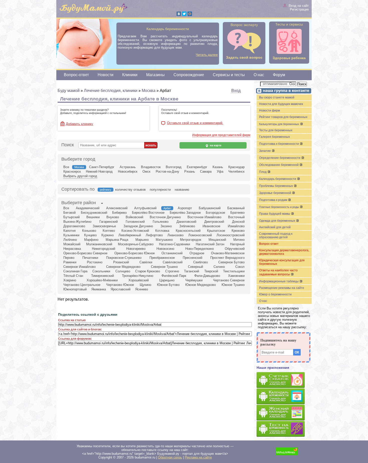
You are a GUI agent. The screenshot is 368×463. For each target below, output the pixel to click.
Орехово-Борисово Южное (134, 253)
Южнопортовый (75, 289)
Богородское (215, 212)
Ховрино (69, 280)
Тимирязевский (102, 276)
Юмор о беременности (275, 294)
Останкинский (171, 253)
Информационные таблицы (279, 281)
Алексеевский (116, 208)
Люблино (70, 240)
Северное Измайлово (79, 267)
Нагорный (237, 244)
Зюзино (166, 226)
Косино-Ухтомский (135, 231)
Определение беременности (280, 158)
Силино (219, 267)
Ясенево (141, 289)
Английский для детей (275, 227)
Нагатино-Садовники (174, 244)
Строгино (172, 271)
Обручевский (235, 249)
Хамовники (236, 276)
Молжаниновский (99, 244)
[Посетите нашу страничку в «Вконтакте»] (283, 91)
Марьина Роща (117, 240)
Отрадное (197, 253)
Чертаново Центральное (81, 285)
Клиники (129, 75)
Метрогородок (190, 240)
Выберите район (78, 202)
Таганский (191, 271)
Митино (239, 240)
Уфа (220, 171)
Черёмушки (194, 280)
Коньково (89, 231)
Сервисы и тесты (229, 75)
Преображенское (162, 258)
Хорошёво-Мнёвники (102, 280)
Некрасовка (72, 249)
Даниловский (186, 221)
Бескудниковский (94, 212)
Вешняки (93, 217)
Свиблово (200, 262)
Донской (238, 221)
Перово (68, 258)
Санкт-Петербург (101, 167)
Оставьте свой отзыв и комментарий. (195, 123)
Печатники (90, 258)
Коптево (109, 231)
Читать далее (207, 55)
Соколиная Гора (75, 271)
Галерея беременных (274, 137)
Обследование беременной (279, 165)
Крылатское (216, 231)
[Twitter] (184, 14)
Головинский (135, 221)
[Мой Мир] (190, 14)
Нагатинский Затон (210, 244)
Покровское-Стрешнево (123, 258)
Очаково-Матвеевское (228, 253)
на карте (215, 145)
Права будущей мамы (275, 213)
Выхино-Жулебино (77, 221)
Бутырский (71, 217)
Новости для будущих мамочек (281, 104)
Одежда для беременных (277, 220)
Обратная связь (170, 457)
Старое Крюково (147, 271)
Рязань (189, 171)
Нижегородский (103, 249)
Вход (236, 90)
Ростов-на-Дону (167, 171)
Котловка (162, 231)
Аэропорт (185, 208)
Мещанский (217, 240)
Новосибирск (127, 171)
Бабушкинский (210, 208)
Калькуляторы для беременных (279, 124)
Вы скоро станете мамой (276, 97)
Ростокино (94, 262)
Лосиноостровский (231, 235)
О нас (259, 75)
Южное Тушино (233, 285)
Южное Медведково (200, 285)
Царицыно (166, 280)
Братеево (237, 212)
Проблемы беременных (276, 186)
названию (182, 189)
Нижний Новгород (99, 171)
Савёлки (145, 262)
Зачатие (265, 151)
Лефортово (154, 235)
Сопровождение (188, 75)
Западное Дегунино (138, 226)
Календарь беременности (278, 179)
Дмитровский (214, 221)
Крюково (238, 231)
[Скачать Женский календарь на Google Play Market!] (284, 413)
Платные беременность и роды (279, 206)
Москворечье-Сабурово (135, 244)
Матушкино (164, 240)
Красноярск (72, 171)
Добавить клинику (79, 124)
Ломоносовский (200, 235)
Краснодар (236, 167)
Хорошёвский (138, 280)
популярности (160, 189)
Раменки (69, 262)
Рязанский (121, 262)
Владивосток (151, 167)
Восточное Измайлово (204, 217)
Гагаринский (108, 221)
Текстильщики (234, 271)
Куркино (107, 235)
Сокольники (101, 271)
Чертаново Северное (229, 280)
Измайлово (236, 226)
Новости (105, 75)
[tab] (78, 203)
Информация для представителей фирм (221, 135)
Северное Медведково (123, 267)
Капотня (69, 231)
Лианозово (175, 235)
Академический (87, 208)
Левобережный (129, 235)
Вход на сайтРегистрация (299, 7)
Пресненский (192, 258)
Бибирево (119, 212)
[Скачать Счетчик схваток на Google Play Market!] (284, 380)
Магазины (155, 75)
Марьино (142, 240)
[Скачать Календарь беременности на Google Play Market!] (284, 396)
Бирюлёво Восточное (148, 212)
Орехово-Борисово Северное (85, 253)
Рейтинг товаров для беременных (283, 117)
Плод (263, 172)
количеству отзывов (130, 189)
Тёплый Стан (73, 276)
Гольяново (160, 221)
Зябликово (187, 226)
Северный (195, 267)
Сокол (240, 267)
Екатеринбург (197, 167)
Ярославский (120, 289)
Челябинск (236, 171)
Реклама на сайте (198, 457)
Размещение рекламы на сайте (281, 288)
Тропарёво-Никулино (137, 276)
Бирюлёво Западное (185, 212)
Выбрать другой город (80, 176)
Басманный (236, 208)
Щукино (145, 285)
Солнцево (122, 271)
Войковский (134, 217)
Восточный (236, 217)
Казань (218, 167)
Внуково (112, 217)
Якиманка (98, 289)
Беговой (69, 212)
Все (66, 167)
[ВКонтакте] (178, 14)
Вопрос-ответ (76, 75)
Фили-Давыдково (207, 276)
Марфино (91, 240)
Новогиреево (135, 249)
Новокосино (165, 249)
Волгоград (173, 167)
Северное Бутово (231, 262)
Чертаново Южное (120, 285)
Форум (279, 75)
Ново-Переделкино (199, 249)
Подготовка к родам (273, 200)
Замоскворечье (104, 226)
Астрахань (128, 167)
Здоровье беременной (275, 193)
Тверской (211, 271)
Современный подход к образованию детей (275, 235)
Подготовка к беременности (279, 144)
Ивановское (211, 226)
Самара (206, 171)
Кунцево (90, 235)
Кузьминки (71, 235)
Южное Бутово (168, 285)
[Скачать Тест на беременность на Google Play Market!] (284, 429)
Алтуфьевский (145, 208)
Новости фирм (269, 110)
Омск (146, 171)
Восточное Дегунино (165, 217)
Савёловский (172, 262)
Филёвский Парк (173, 276)
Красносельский (188, 231)
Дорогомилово (74, 226)
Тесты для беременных (275, 130)
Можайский (71, 244)
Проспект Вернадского (227, 258)
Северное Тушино (164, 267)
